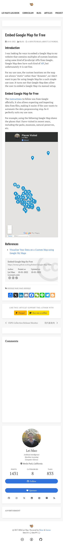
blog (21, 41)
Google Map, (13, 288)
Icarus (48, 530)
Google (27, 288)
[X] (24, 498)
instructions (16, 98)
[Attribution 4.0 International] (31, 539)
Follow (32, 481)
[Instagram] (16, 498)
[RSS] (54, 498)
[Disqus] (31, 382)
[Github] (9, 498)
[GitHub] (40, 539)
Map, (21, 288)
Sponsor (32, 490)
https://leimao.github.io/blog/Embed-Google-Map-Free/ (30, 265)
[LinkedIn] (32, 498)
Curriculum (28, 12)
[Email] (39, 498)
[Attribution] (13, 277)
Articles (48, 12)
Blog (39, 12)
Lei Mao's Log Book (10, 12)
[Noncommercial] (16, 277)
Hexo (41, 530)
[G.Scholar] (46, 498)
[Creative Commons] (9, 277)
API (42, 63)
